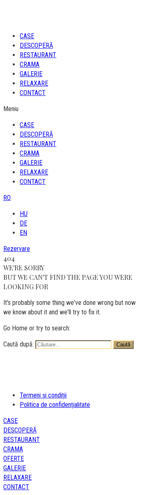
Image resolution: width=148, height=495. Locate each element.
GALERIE (31, 74)
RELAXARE (34, 83)
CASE (27, 36)
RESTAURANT (38, 55)
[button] (74, 109)
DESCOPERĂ (36, 45)
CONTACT (33, 93)
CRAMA (29, 64)
